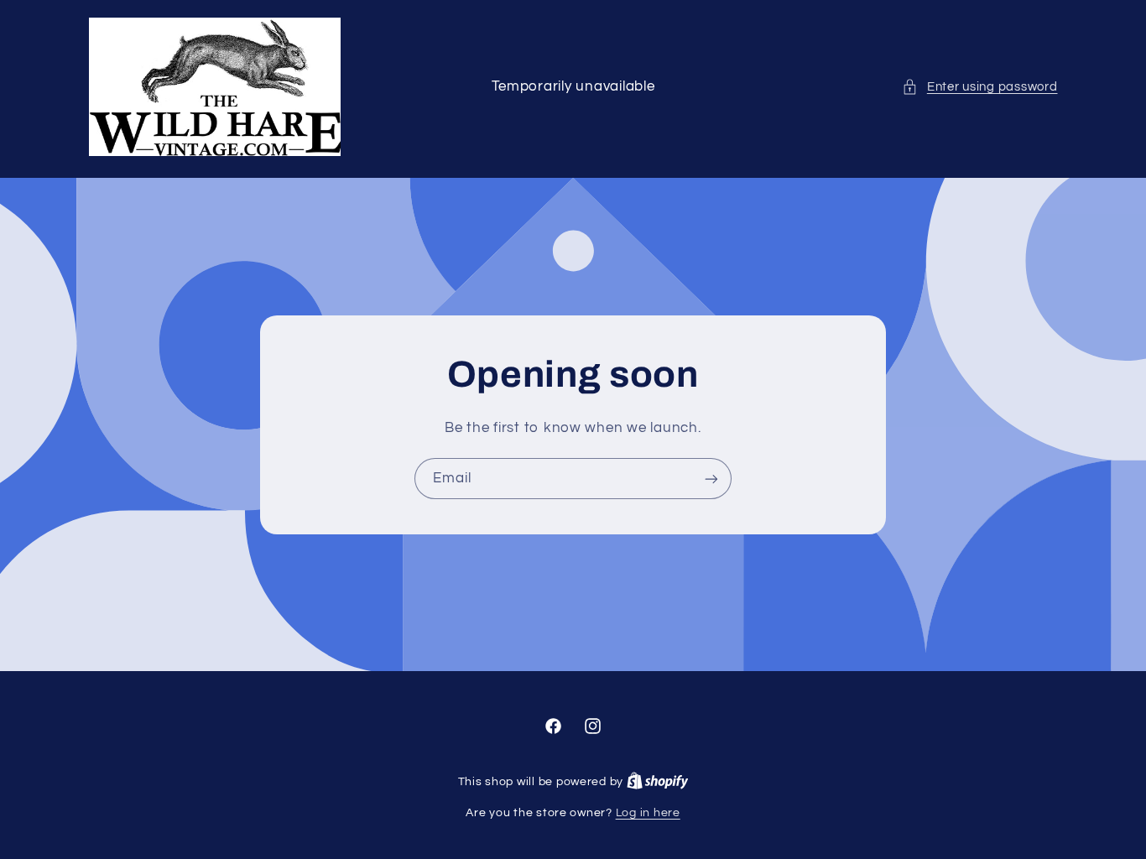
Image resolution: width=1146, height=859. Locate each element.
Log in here (648, 813)
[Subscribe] (711, 478)
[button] (979, 87)
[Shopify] (658, 782)
